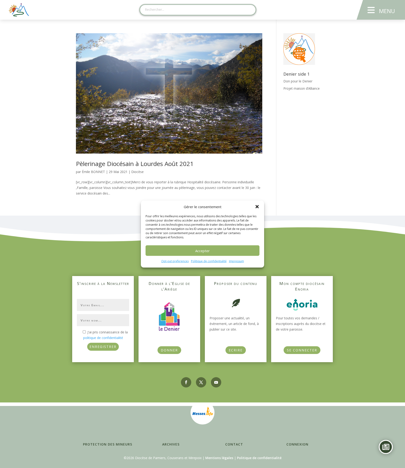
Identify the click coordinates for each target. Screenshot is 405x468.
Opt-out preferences (175, 261)
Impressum (236, 261)
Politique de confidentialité (209, 261)
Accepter (202, 250)
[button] (257, 206)
